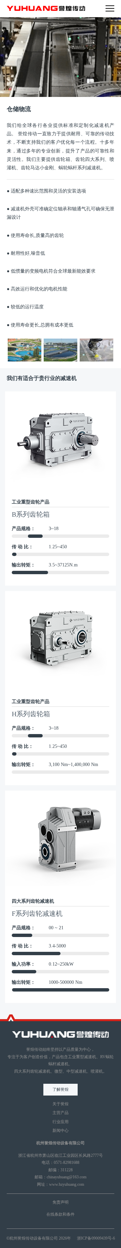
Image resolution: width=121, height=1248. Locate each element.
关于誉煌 (60, 1104)
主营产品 (60, 1112)
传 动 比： (22, 546)
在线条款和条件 (60, 1214)
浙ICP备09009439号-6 (96, 1238)
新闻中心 (60, 1130)
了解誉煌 (60, 1089)
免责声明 (60, 1202)
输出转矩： (23, 564)
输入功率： (23, 964)
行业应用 (60, 1121)
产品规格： (23, 528)
